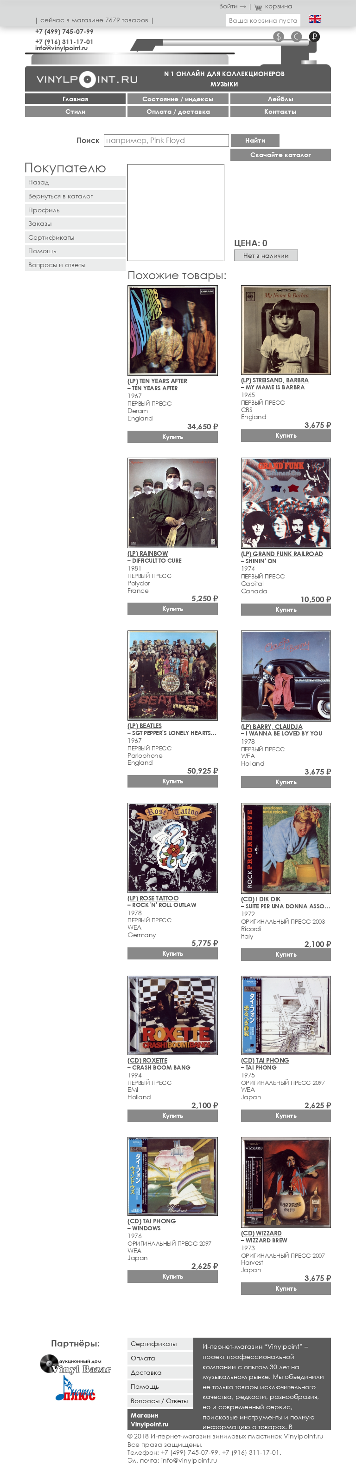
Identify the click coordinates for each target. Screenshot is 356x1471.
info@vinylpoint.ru (61, 48)
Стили (75, 111)
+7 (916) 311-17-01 (64, 42)
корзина (278, 6)
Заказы (39, 223)
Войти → (232, 6)
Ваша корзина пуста (263, 20)
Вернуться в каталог (60, 196)
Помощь (42, 251)
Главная (75, 99)
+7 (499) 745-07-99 (64, 31)
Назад (38, 182)
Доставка (146, 1372)
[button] (215, 172)
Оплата (143, 1358)
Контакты (280, 111)
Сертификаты (51, 237)
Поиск (88, 140)
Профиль (44, 210)
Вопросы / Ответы (159, 1401)
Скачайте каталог (280, 154)
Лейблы (280, 99)
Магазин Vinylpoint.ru (149, 1419)
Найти (255, 140)
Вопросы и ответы (56, 265)
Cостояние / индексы (178, 99)
